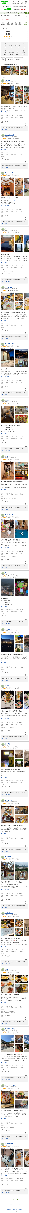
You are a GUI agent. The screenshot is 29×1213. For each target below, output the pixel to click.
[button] (5, 70)
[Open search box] (3, 59)
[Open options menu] (27, 80)
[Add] (26, 16)
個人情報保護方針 (17, 1209)
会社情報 (9, 1209)
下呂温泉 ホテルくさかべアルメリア (10, 16)
